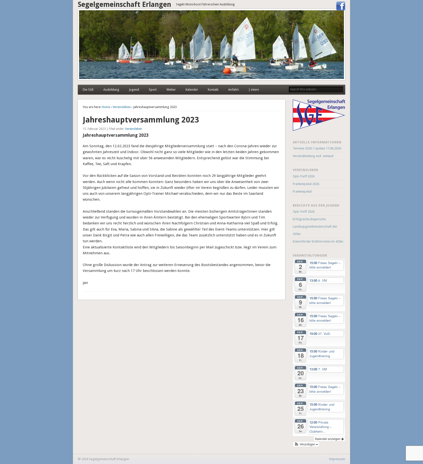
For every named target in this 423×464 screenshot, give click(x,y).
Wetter (171, 89)
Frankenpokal (302, 191)
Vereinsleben (122, 107)
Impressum (337, 459)
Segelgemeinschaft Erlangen (124, 4)
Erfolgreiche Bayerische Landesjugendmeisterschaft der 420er (315, 226)
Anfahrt (233, 89)
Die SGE (88, 89)
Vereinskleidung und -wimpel (313, 156)
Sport (153, 89)
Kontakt (213, 89)
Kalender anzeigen (328, 439)
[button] (306, 444)
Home (106, 107)
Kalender (192, 89)
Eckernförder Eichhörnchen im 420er (318, 241)
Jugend (134, 89)
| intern (253, 89)
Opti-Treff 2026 (304, 176)
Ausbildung (111, 89)
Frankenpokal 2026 (306, 184)
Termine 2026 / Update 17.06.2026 (317, 148)
